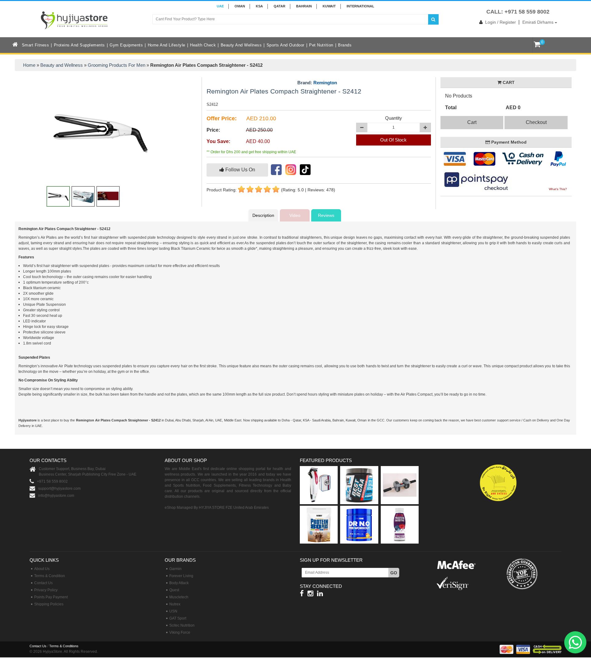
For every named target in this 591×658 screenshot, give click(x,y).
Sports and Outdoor (285, 45)
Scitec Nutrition (182, 625)
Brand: (317, 82)
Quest (174, 590)
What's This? (558, 189)
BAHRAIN (304, 6)
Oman (240, 6)
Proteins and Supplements (79, 45)
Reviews (326, 215)
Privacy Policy (46, 590)
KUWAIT (329, 6)
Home (29, 65)
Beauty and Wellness (241, 45)
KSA (259, 6)
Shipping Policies (48, 604)
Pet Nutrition (321, 45)
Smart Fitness (35, 45)
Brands (345, 45)
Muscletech (178, 597)
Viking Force (179, 632)
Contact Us (43, 583)
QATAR (279, 6)
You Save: (218, 141)
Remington (325, 82)
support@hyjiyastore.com (59, 488)
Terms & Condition (49, 576)
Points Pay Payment (51, 597)
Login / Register (500, 22)
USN (173, 611)
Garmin (175, 569)
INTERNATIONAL (360, 6)
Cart (471, 122)
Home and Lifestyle (166, 45)
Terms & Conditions (63, 646)
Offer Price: (222, 118)
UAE (220, 6)
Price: (213, 130)
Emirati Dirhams (538, 22)
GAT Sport (177, 618)
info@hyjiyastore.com (56, 495)
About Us (42, 569)
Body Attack (179, 583)
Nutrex (174, 604)
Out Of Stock (393, 139)
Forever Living (181, 576)
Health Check (203, 45)
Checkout (536, 122)
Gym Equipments (126, 45)
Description (263, 215)
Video (294, 215)
